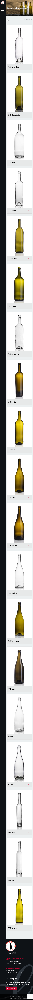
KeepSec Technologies (20, 998)
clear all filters (28, 19)
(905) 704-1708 (14, 962)
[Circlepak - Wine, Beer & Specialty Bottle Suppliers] (2, 4)
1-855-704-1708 (16, 964)
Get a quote (11, 988)
